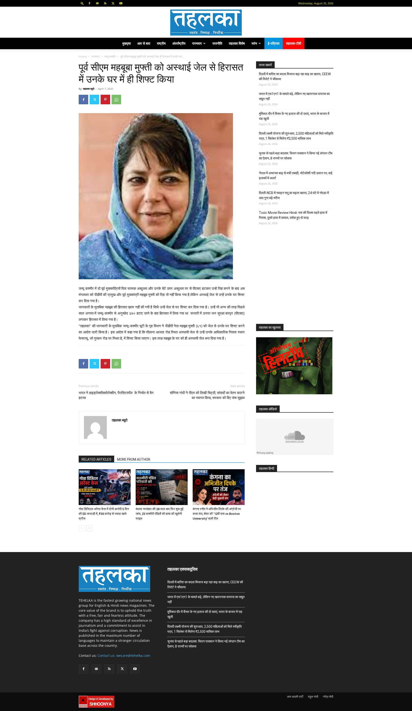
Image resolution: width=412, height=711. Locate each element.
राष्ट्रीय (161, 43)
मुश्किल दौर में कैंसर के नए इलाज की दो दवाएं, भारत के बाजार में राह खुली (294, 116)
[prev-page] (82, 528)
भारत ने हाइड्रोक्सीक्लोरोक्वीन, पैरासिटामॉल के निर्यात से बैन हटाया (116, 395)
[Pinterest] (105, 99)
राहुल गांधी (313, 697)
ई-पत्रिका (273, 43)
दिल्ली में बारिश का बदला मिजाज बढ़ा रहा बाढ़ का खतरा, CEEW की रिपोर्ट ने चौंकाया (295, 76)
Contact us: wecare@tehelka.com (124, 655)
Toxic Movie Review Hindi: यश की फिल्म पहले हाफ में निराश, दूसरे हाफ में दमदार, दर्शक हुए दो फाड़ (293, 215)
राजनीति (217, 43)
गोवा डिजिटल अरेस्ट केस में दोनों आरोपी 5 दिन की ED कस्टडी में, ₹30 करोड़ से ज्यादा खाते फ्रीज (104, 513)
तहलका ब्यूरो (88, 88)
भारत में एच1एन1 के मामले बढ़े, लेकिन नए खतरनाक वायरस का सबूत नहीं (294, 96)
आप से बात (143, 43)
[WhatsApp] (116, 99)
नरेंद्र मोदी (328, 697)
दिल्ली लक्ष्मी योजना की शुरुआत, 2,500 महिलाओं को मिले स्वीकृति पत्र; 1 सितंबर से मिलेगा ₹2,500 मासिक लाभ (296, 136)
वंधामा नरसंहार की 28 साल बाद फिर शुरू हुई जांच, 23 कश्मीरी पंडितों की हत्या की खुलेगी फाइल (159, 513)
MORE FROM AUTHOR (133, 459)
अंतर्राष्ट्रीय (178, 43)
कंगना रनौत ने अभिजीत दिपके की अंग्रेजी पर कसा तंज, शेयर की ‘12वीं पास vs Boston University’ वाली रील (217, 513)
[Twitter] (113, 3)
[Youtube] (120, 3)
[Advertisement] (292, 279)
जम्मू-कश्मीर (110, 56)
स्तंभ (254, 43)
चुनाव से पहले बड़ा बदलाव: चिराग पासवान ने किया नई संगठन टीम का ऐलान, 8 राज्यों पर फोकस (295, 155)
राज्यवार (197, 43)
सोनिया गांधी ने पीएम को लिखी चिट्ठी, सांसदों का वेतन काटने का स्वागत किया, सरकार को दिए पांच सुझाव (207, 395)
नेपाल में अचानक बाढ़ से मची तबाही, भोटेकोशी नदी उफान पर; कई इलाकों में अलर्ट (295, 175)
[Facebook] (89, 3)
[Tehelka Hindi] (206, 23)
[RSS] (105, 3)
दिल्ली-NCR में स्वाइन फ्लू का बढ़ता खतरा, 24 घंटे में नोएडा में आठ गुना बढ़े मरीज (294, 195)
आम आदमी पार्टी (295, 697)
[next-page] (89, 528)
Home (83, 56)
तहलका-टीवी (293, 43)
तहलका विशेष (237, 43)
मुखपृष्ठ (126, 43)
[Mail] (97, 3)
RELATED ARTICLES (96, 459)
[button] (82, 3)
